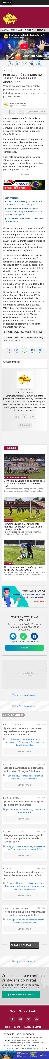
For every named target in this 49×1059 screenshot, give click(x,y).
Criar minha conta (21, 994)
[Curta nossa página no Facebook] (12, 1019)
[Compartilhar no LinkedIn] (38, 63)
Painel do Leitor (34, 1027)
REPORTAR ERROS (37, 112)
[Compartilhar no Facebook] (10, 63)
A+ (21, 112)
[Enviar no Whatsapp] (24, 63)
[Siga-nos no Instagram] (20, 1019)
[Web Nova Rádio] (24, 18)
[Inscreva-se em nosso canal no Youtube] (36, 1019)
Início (8, 1027)
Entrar (7, 3)
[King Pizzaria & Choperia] (24, 674)
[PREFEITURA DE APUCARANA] (24, 1055)
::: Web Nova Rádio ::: (24, 1011)
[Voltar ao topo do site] (45, 582)
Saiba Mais (24, 424)
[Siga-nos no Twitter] (28, 1019)
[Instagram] (16, 416)
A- (12, 112)
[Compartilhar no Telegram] (31, 63)
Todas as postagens (24, 945)
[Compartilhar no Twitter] (17, 63)
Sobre (18, 1027)
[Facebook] (24, 416)
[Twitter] (32, 416)
